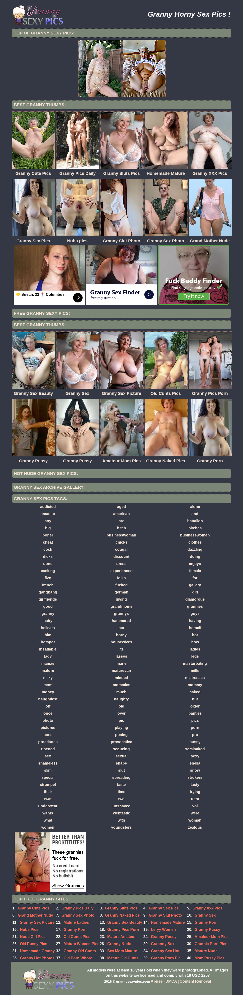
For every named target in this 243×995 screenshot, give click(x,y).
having (195, 621)
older (195, 706)
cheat (48, 542)
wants (47, 813)
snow (195, 770)
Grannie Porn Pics (211, 944)
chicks (121, 542)
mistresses (195, 678)
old (121, 706)
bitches (195, 528)
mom (47, 685)
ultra (195, 799)
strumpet (48, 785)
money (48, 692)
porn (195, 728)
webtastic (121, 813)
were (195, 813)
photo (47, 720)
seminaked (195, 749)
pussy (195, 742)
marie (121, 663)
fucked (121, 585)
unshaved (121, 806)
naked (195, 692)
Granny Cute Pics (33, 908)
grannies (195, 606)
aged (121, 507)
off (48, 706)
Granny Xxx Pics (207, 908)
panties (195, 713)
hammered (121, 621)
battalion (195, 521)
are (121, 521)
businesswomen (195, 535)
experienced (121, 571)
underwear (47, 806)
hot (195, 635)
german (121, 592)
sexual (121, 756)
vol (195, 806)
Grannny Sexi (163, 944)
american (121, 514)
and (195, 514)
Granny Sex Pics (164, 908)
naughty (121, 699)
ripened (48, 749)
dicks (48, 557)
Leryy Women (163, 930)
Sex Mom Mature (122, 951)
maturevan (121, 671)
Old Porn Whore (78, 958)
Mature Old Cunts (123, 958)
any (48, 521)
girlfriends (48, 599)
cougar (121, 549)
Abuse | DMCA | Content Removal (181, 981)
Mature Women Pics (81, 944)
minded (121, 678)
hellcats (48, 628)
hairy (47, 621)
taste (121, 785)
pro (195, 735)
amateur (48, 514)
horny (121, 635)
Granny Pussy (164, 937)
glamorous (195, 599)
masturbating (195, 663)
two (121, 799)
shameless (48, 763)
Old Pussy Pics (33, 944)
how (195, 642)
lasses (121, 656)
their (48, 792)
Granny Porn (206, 922)
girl (195, 592)
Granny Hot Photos (37, 958)
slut (121, 770)
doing (195, 557)
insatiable (47, 649)
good (48, 606)
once (47, 713)
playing (121, 728)
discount (121, 557)
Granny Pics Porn (123, 930)
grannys (121, 614)
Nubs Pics (29, 930)
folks (121, 578)
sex (48, 756)
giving (121, 599)
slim (47, 770)
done (47, 564)
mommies (121, 685)
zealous (195, 827)
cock (47, 549)
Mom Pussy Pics (209, 958)
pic (121, 720)
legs (195, 656)
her (121, 628)
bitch (121, 528)
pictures (48, 728)
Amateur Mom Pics (212, 937)
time (121, 792)
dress (121, 564)
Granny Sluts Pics (121, 908)
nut (195, 699)
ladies (195, 649)
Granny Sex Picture (37, 922)
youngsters (121, 827)
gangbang (48, 592)
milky (48, 678)
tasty (195, 785)
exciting (48, 571)
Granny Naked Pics (122, 915)
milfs (195, 671)
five (48, 578)
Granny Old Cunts (80, 951)
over (121, 713)
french (48, 585)
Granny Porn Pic (166, 958)
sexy (195, 756)
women (47, 827)
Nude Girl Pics (33, 937)
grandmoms (121, 606)
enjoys (195, 564)
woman (194, 820)
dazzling (194, 549)
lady (48, 656)
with (121, 820)
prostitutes (48, 742)
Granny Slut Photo (165, 915)
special (48, 777)
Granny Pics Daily (77, 908)
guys (195, 614)
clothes (195, 542)
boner (47, 535)
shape (121, 763)
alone (195, 507)
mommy (195, 685)
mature (48, 671)
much (121, 692)
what (48, 820)
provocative (121, 742)
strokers (194, 777)
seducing (121, 749)
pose (47, 735)
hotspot (48, 642)
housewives (121, 642)
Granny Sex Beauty (124, 922)
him (48, 635)
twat (47, 799)
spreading (121, 777)
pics (195, 720)
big (48, 528)
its (121, 649)
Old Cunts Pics (77, 937)
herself (195, 628)
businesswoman (121, 535)
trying (195, 792)
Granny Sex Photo (77, 915)
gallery (195, 585)
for (194, 578)
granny (48, 614)
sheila (195, 763)
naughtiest (47, 699)
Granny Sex (205, 915)
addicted (48, 507)
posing (121, 735)
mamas (47, 663)
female (195, 571)
